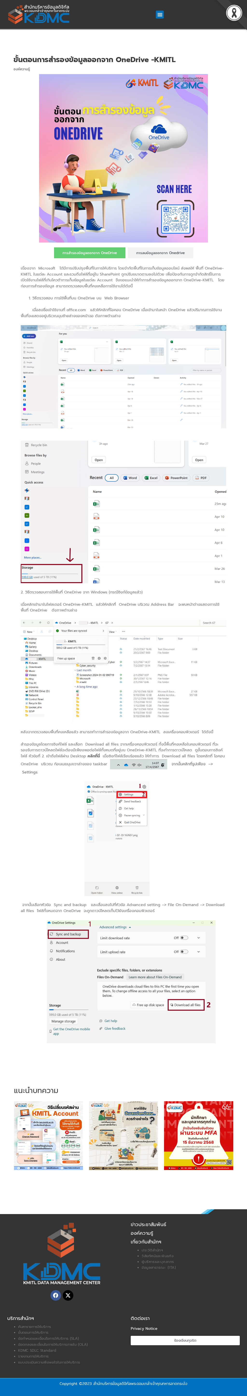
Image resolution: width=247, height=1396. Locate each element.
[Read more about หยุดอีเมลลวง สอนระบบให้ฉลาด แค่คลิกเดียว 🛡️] (123, 1135)
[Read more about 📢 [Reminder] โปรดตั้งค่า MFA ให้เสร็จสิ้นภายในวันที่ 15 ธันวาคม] (198, 1135)
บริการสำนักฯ (20, 1318)
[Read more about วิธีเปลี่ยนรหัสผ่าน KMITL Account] (48, 1135)
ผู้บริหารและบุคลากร (158, 1261)
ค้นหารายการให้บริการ (34, 1326)
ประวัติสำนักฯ (152, 1250)
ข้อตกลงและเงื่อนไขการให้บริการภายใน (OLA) (53, 1344)
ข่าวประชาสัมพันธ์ (148, 1224)
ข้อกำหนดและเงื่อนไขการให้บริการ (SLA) (48, 1338)
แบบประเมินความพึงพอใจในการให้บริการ (49, 1362)
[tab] (89, 252)
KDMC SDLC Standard (37, 1350)
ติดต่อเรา (140, 1318)
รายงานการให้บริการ (33, 1356)
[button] (160, 15)
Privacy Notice (144, 1329)
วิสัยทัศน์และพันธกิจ (158, 1256)
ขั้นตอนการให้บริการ (33, 1332)
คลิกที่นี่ (94, 756)
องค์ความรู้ (22, 69)
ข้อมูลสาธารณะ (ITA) (159, 1267)
